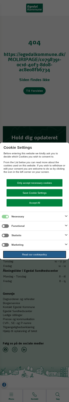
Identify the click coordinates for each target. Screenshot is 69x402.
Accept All (34, 202)
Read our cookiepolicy (34, 254)
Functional (18, 225)
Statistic (16, 235)
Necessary (18, 216)
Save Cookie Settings (35, 192)
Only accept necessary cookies (34, 182)
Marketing (18, 244)
